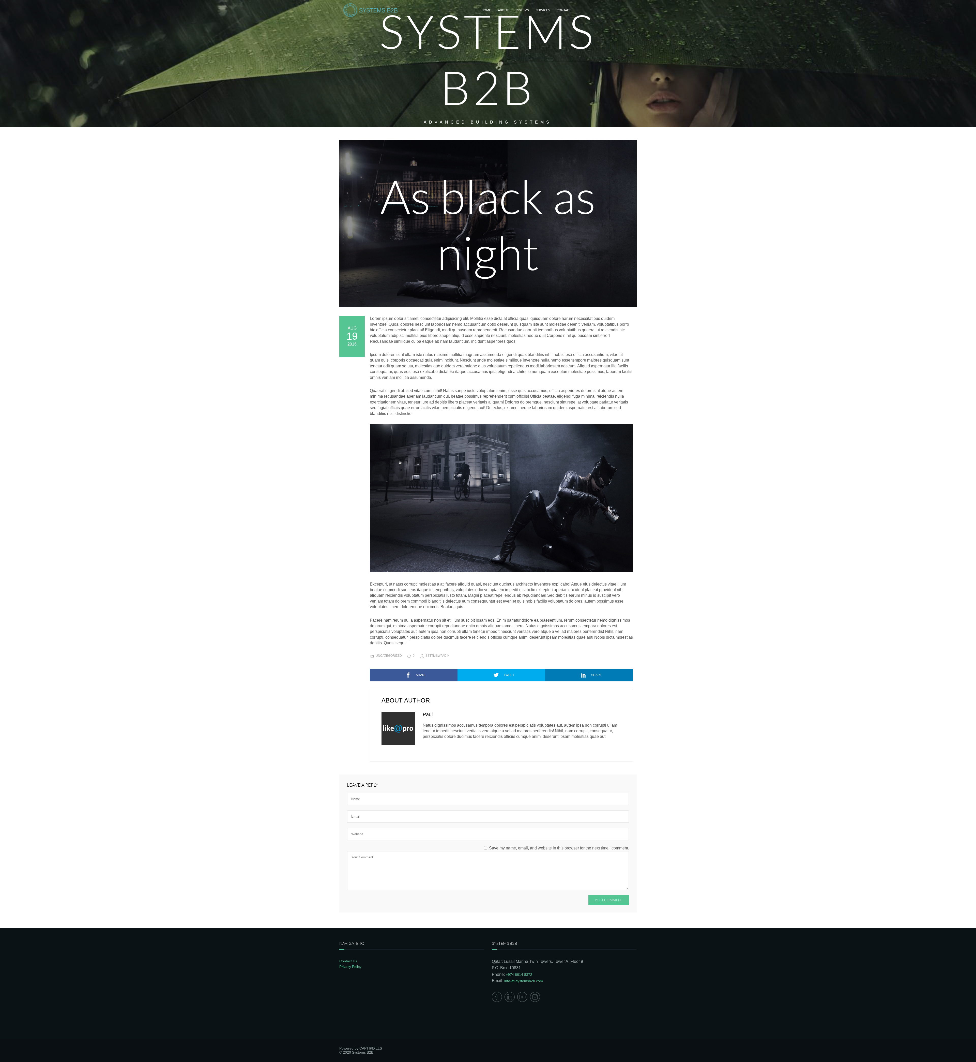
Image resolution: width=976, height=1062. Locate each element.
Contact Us (348, 961)
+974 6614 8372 (519, 975)
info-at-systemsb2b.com (523, 981)
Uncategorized (389, 655)
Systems (522, 10)
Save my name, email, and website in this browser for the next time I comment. (559, 848)
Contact (564, 10)
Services (543, 10)
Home (486, 10)
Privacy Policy (350, 967)
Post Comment (609, 900)
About (503, 10)
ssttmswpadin (437, 655)
